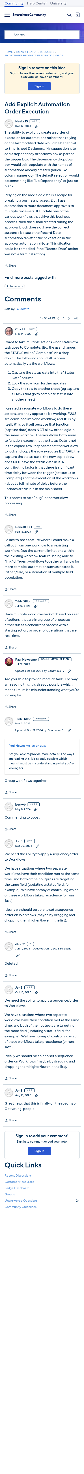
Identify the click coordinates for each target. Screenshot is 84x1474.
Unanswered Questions (42, 1201)
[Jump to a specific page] (76, 318)
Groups (9, 1194)
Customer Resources (19, 1182)
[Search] (69, 15)
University (58, 3)
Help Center (37, 3)
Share (10, 266)
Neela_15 (21, 121)
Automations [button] (15, 286)
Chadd (20, 329)
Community (14, 3)
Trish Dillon (23, 601)
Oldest (22, 309)
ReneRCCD (23, 527)
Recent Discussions (18, 1175)
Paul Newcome (26, 660)
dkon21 (20, 944)
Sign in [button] (39, 86)
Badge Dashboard (16, 1188)
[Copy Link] (36, 126)
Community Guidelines (20, 1207)
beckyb (20, 805)
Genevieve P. (55, 671)
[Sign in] (77, 15)
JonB (19, 841)
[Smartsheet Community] (29, 15)
